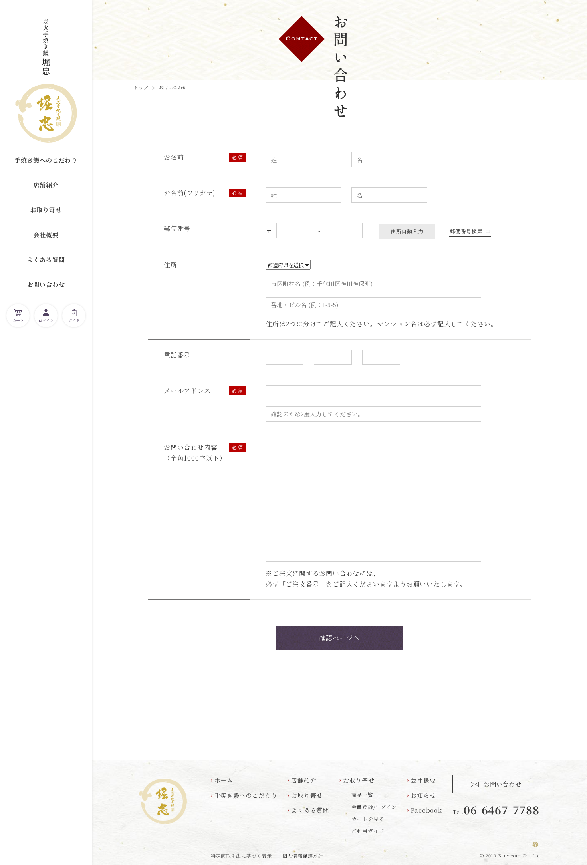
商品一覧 (362, 795)
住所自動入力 (407, 231)
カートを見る (368, 819)
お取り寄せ (46, 209)
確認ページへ (339, 637)
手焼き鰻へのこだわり (45, 160)
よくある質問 (46, 259)
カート (18, 320)
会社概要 (45, 235)
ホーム (223, 780)
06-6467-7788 (501, 809)
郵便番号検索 (466, 231)
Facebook (426, 810)
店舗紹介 (45, 185)
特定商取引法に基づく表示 (241, 855)
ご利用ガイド (368, 831)
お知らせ (423, 795)
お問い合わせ (46, 284)
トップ (141, 87)
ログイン (46, 320)
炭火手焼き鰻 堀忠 (46, 81)
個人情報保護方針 (302, 855)
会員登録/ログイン (374, 807)
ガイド (74, 320)
